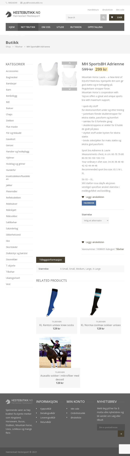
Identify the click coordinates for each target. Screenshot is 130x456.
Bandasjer (11, 83)
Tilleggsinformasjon (50, 259)
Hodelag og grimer (15, 163)
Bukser (9, 108)
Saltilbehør (11, 222)
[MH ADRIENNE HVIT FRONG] (48, 74)
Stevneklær (11, 259)
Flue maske (12, 126)
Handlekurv (93, 9)
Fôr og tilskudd (13, 132)
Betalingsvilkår (47, 413)
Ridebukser (11, 203)
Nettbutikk (28, 27)
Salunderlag (12, 228)
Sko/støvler (12, 247)
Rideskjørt (11, 209)
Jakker (9, 185)
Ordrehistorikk (78, 413)
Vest (8, 284)
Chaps (9, 114)
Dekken (10, 120)
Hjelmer (10, 157)
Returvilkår (45, 422)
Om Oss (46, 27)
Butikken (75, 27)
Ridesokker (11, 216)
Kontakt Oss (17, 34)
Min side (120, 9)
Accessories (12, 71)
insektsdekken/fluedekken (18, 178)
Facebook (89, 203)
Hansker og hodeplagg (17, 151)
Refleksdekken (13, 197)
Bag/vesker (12, 77)
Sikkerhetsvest (13, 234)
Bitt (8, 101)
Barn (8, 89)
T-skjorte (10, 265)
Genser (9, 145)
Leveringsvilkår (47, 417)
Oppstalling (95, 27)
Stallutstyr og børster (17, 253)
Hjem (12, 27)
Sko (8, 240)
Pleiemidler (11, 191)
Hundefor (11, 169)
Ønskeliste (107, 9)
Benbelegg (11, 95)
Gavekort (10, 139)
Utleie (60, 27)
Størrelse (87, 214)
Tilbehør (19, 46)
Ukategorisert (13, 277)
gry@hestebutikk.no (33, 2)
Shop (8, 46)
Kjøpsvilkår (45, 408)
